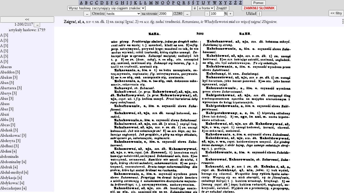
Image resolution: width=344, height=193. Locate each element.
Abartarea (8, 87)
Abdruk (6, 167)
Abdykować (9, 182)
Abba (4, 119)
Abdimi (5, 151)
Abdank (6, 130)
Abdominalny (10, 161)
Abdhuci (6, 146)
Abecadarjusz (10, 188)
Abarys (5, 93)
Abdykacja (8, 177)
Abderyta (7, 140)
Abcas (5, 124)
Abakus (6, 77)
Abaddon (7, 72)
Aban (4, 82)
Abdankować (10, 135)
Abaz (4, 109)
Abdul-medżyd (11, 172)
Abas (4, 98)
